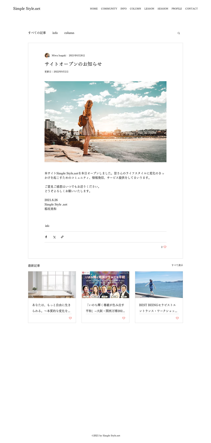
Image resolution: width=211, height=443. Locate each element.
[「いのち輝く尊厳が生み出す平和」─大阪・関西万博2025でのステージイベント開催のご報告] (105, 284)
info (55, 32)
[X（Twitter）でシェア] (54, 236)
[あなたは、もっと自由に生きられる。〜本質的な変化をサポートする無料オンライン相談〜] (52, 284)
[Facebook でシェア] (46, 236)
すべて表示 (177, 265)
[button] (178, 33)
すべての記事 (37, 32)
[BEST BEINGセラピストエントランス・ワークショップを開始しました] (159, 284)
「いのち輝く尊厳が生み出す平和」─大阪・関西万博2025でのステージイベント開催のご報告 (105, 309)
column (69, 32)
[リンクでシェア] (62, 236)
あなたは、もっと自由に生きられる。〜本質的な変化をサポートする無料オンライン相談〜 (51, 309)
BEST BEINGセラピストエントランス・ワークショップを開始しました (158, 309)
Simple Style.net (26, 8)
